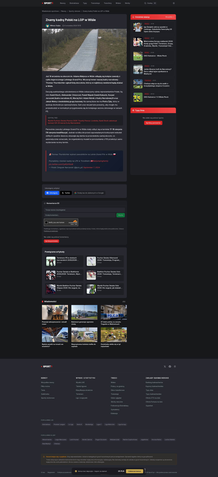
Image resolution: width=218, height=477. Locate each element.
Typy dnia (149, 390)
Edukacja (114, 413)
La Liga (70, 424)
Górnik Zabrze (87, 439)
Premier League (59, 424)
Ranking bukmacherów (154, 382)
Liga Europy (122, 424)
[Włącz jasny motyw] (173, 3)
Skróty (127, 3)
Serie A (79, 424)
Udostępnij (53, 193)
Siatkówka (45, 394)
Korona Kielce (156, 439)
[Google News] (175, 366)
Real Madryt (46, 444)
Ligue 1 (99, 424)
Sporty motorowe (47, 398)
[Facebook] (170, 366)
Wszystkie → (169, 17)
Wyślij (120, 215)
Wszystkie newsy (47, 382)
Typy (85, 3)
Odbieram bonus (134, 471)
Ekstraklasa (74, 3)
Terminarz (79, 394)
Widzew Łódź (114, 439)
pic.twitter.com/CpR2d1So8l (61, 164)
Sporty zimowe (74, 11)
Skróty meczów (117, 402)
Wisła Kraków (47, 439)
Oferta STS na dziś (153, 398)
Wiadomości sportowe (50, 11)
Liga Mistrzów (109, 424)
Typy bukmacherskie (153, 394)
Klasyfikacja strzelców (84, 390)
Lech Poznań (74, 439)
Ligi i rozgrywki (81, 398)
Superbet (149, 406)
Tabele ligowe (81, 386)
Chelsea (57, 444)
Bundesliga (89, 424)
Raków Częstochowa (130, 439)
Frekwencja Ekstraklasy (119, 406)
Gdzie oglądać (116, 398)
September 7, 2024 (91, 167)
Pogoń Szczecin (101, 439)
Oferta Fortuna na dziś (154, 402)
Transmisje (95, 3)
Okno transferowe (118, 390)
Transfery (108, 3)
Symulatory (115, 409)
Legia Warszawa (60, 439)
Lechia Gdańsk (170, 439)
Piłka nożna (45, 386)
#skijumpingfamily (100, 161)
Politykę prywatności (51, 231)
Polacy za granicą (117, 386)
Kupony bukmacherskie (154, 386)
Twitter (67, 193)
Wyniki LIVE (80, 382)
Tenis (43, 390)
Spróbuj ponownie (51, 241)
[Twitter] (165, 366)
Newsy (63, 3)
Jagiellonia (144, 439)
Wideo (118, 3)
